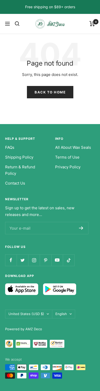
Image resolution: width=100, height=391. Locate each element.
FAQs (9, 147)
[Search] (17, 23)
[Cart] (92, 23)
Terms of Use (67, 157)
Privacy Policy (68, 166)
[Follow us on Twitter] (22, 260)
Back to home (50, 92)
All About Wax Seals (73, 147)
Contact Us (15, 183)
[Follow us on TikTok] (68, 260)
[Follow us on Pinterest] (45, 260)
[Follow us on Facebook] (11, 260)
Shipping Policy (19, 157)
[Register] (81, 228)
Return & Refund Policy (20, 170)
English (61, 314)
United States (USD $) (26, 314)
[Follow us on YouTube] (57, 260)
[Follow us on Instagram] (34, 260)
